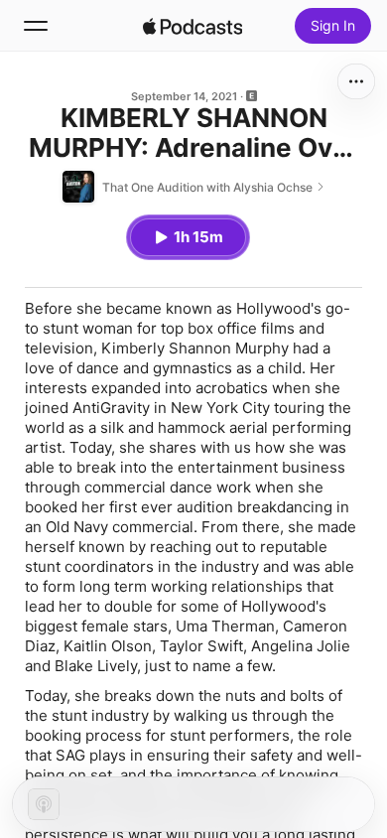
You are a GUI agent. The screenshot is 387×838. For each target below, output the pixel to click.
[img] (192, 26)
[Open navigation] (36, 26)
